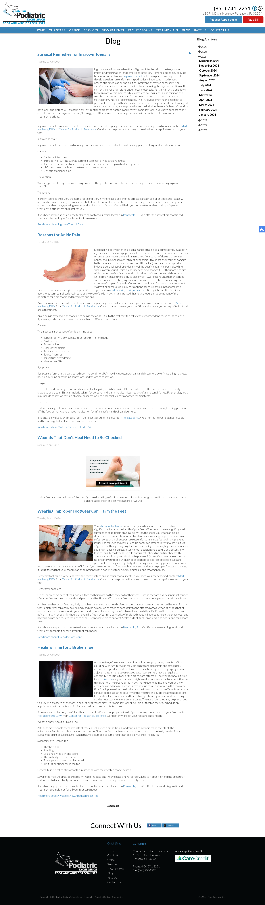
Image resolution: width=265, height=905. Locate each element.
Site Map (202, 897)
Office (74, 30)
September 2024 (209, 75)
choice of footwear (111, 526)
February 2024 (208, 109)
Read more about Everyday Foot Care (59, 637)
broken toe (106, 679)
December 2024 (209, 60)
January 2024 (207, 114)
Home (40, 30)
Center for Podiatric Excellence (77, 129)
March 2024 (206, 104)
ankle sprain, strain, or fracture (128, 290)
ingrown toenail (132, 76)
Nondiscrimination (216, 897)
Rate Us (200, 30)
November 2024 (209, 65)
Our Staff (57, 30)
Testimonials (167, 30)
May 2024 (205, 95)
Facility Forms (140, 30)
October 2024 (208, 70)
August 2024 (207, 80)
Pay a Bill (253, 19)
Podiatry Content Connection (109, 897)
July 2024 (205, 85)
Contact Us (219, 30)
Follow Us (172, 825)
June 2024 (205, 90)
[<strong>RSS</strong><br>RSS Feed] (190, 53)
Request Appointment (223, 19)
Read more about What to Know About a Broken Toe (67, 795)
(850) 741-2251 (232, 8)
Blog (186, 30)
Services (91, 30)
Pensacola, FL (131, 215)
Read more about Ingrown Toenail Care (60, 224)
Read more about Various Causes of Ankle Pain (64, 427)
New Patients (113, 30)
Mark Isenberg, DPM (49, 715)
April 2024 (205, 100)
